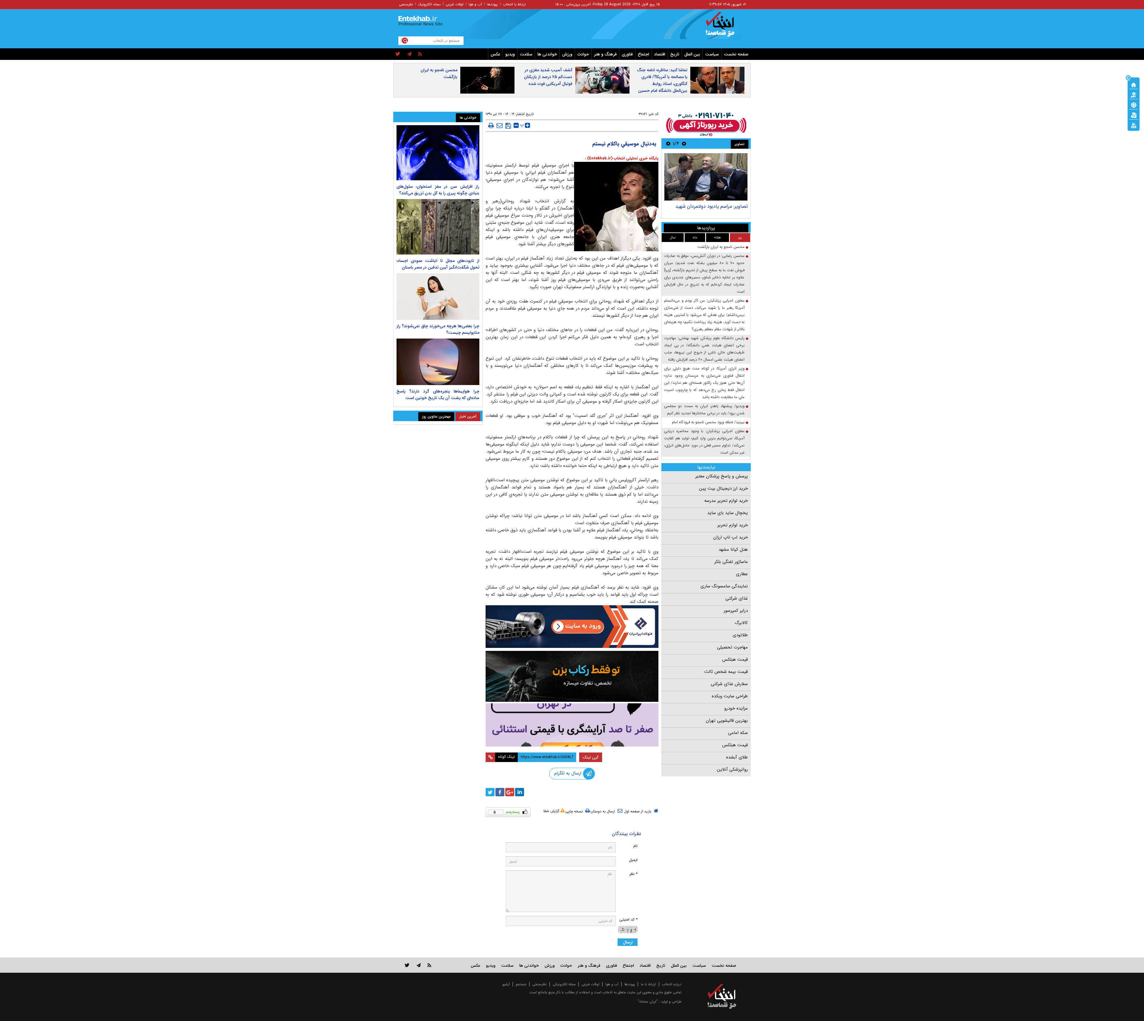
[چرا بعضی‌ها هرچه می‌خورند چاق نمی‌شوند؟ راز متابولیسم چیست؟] (438, 296)
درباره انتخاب (671, 984)
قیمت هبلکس (735, 659)
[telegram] (409, 54)
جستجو (521, 984)
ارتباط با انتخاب (514, 4)
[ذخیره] (508, 126)
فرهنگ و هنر (605, 54)
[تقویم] (1133, 114)
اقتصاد (659, 54)
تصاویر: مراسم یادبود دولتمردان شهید (711, 206)
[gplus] (509, 792)
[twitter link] (407, 965)
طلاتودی (740, 635)
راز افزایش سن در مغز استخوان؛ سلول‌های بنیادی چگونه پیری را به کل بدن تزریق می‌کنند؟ (438, 189)
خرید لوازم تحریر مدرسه (726, 500)
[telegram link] (418, 965)
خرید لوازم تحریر (732, 525)
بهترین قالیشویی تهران (727, 720)
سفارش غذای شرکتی (729, 684)
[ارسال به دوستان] (500, 125)
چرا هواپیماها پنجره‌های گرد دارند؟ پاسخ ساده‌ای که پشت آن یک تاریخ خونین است (438, 394)
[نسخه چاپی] (491, 125)
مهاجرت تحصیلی (732, 647)
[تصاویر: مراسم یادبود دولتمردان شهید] (705, 177)
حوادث (583, 54)
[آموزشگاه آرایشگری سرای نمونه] (572, 725)
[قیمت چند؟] (1133, 94)
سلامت (526, 54)
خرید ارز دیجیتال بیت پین (723, 488)
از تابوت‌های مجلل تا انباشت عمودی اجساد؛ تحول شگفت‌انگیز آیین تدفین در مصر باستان (438, 264)
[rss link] (429, 965)
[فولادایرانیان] (572, 626)
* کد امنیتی (628, 919)
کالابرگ (741, 622)
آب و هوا (475, 4)
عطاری (742, 574)
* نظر (633, 874)
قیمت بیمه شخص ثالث (726, 671)
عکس (495, 54)
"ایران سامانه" (648, 1001)
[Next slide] (668, 143)
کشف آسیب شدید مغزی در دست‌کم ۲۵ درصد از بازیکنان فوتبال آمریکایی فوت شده (548, 77)
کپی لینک (591, 757)
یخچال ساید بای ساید (727, 512)
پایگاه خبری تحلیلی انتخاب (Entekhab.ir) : (621, 158)
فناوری (627, 54)
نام (635, 846)
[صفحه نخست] (1133, 84)
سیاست (712, 54)
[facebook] (499, 792)
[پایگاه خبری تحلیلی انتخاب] (725, 27)
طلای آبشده (737, 757)
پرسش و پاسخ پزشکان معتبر (721, 476)
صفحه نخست (736, 54)
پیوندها (492, 4)
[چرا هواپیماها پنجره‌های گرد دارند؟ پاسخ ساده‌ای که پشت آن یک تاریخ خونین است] (438, 362)
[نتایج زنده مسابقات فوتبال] (1133, 124)
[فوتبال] (1133, 104)
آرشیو (506, 984)
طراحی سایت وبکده (730, 696)
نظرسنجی (406, 4)
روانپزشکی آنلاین (732, 769)
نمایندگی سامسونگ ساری (724, 586)
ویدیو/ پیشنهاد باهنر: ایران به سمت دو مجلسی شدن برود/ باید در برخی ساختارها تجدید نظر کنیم (704, 409)
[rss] (420, 54)
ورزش (567, 54)
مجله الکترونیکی (564, 984)
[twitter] (397, 54)
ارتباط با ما (648, 984)
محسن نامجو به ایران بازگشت (439, 73)
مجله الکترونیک (429, 4)
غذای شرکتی (736, 598)
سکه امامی (738, 732)
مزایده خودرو (736, 708)
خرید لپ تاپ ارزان (730, 537)
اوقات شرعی (455, 4)
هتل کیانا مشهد (733, 549)
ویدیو (510, 54)
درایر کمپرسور (736, 610)
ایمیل (633, 860)
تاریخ (674, 54)
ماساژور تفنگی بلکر (731, 561)
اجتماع (643, 54)
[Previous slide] (684, 143)
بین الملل (692, 54)
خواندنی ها (547, 54)
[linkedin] (519, 792)
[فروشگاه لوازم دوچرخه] (572, 676)
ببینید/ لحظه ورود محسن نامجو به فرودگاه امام (708, 422)
